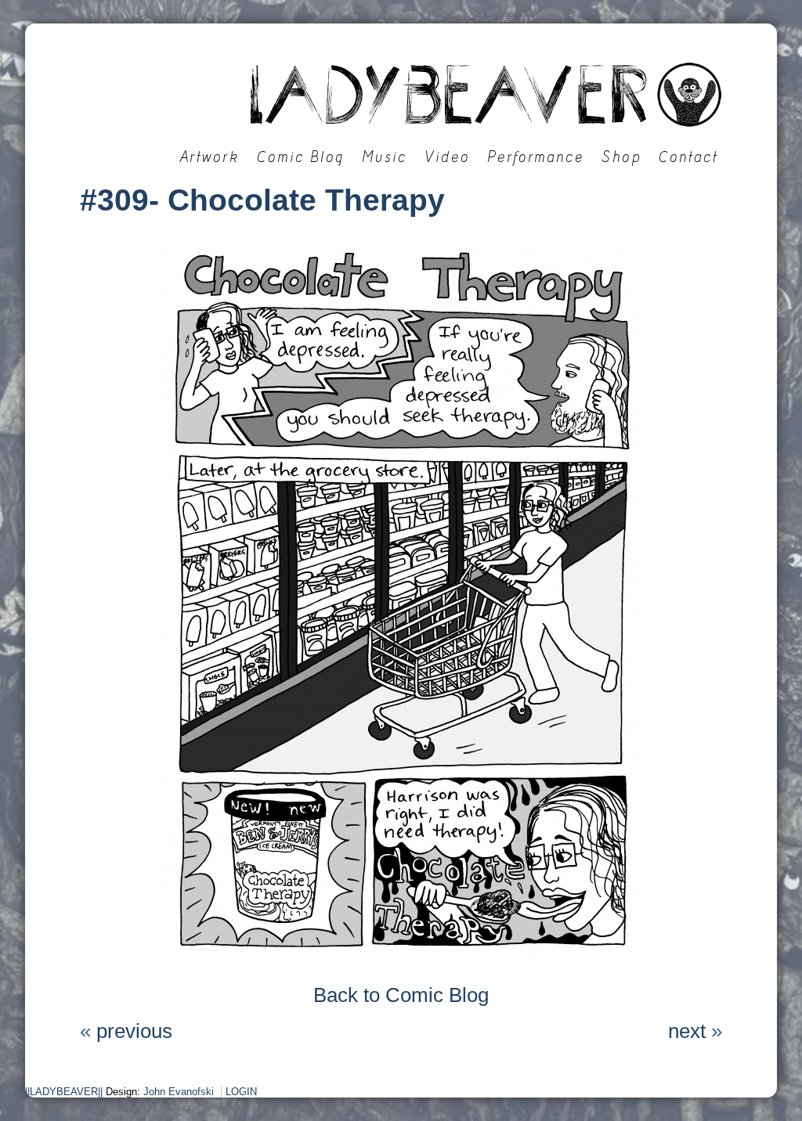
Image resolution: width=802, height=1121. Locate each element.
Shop (621, 157)
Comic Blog (301, 157)
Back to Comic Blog (401, 995)
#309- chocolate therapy (262, 200)
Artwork (209, 157)
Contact (688, 157)
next (687, 1031)
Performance (535, 157)
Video (447, 157)
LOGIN (241, 1092)
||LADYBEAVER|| (64, 1092)
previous (134, 1031)
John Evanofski (178, 1092)
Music (384, 157)
